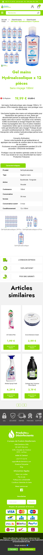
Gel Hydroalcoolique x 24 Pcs (11, 229)
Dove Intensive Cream (32, 335)
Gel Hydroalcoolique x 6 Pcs (32, 229)
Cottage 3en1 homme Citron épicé (32, 384)
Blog (21, 467)
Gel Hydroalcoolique (21, 245)
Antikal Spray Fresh (11, 383)
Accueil (4, 20)
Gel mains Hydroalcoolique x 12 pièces (25, 21)
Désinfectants (17, 20)
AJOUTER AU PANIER (11, 347)
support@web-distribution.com (21, 461)
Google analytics (20, 545)
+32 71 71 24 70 (10, 1)
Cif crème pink (11, 335)
